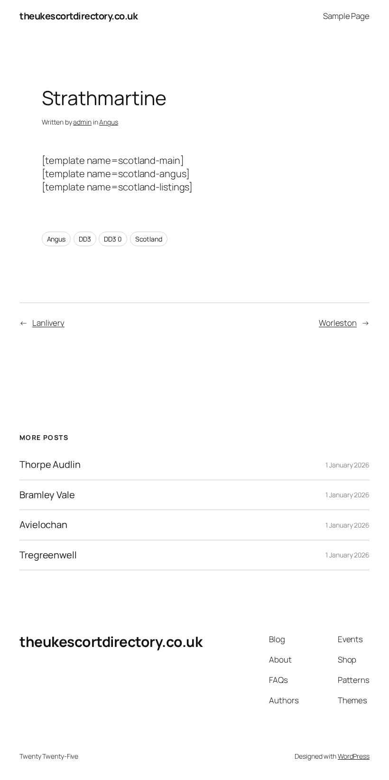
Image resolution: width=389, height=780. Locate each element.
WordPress (354, 756)
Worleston (338, 322)
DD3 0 (113, 238)
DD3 (85, 238)
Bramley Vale (47, 495)
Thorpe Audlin (50, 464)
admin (82, 121)
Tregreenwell (48, 555)
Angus (108, 121)
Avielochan (43, 525)
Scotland (148, 238)
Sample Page (346, 15)
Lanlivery (48, 322)
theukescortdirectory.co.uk (78, 15)
